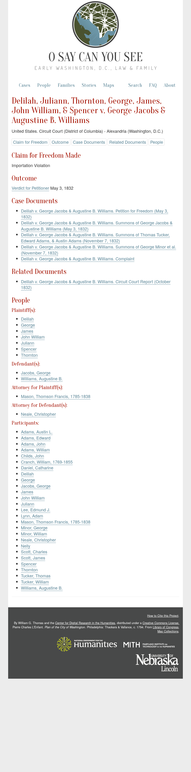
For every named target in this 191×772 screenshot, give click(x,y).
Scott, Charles (34, 551)
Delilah (27, 319)
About (170, 85)
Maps (108, 85)
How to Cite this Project (162, 616)
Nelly (25, 546)
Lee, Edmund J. (35, 510)
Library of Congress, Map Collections (166, 629)
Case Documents (89, 142)
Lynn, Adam (32, 516)
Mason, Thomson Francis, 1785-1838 (55, 396)
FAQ (153, 85)
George (28, 325)
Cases (24, 85)
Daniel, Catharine (37, 468)
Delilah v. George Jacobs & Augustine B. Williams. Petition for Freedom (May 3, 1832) (94, 214)
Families (66, 85)
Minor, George (34, 527)
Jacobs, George (36, 373)
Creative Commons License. (161, 623)
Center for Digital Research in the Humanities (85, 623)
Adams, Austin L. (37, 432)
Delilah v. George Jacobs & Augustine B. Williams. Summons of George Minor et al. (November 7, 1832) (98, 250)
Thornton (29, 355)
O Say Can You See (95, 57)
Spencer (29, 349)
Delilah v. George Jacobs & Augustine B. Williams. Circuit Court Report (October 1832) (96, 284)
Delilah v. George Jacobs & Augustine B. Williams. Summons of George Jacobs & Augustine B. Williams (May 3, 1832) (97, 226)
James (27, 331)
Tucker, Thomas (36, 576)
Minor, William (34, 534)
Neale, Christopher (38, 414)
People (44, 85)
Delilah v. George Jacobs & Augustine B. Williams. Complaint (77, 258)
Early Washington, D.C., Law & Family (96, 68)
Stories (89, 85)
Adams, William (35, 450)
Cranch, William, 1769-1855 (47, 462)
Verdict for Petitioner (30, 188)
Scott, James (33, 558)
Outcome (60, 142)
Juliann (27, 343)
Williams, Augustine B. (42, 378)
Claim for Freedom (30, 142)
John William (33, 337)
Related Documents (127, 142)
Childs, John (32, 456)
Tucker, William (35, 582)
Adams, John (33, 444)
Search (135, 85)
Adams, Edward (36, 438)
